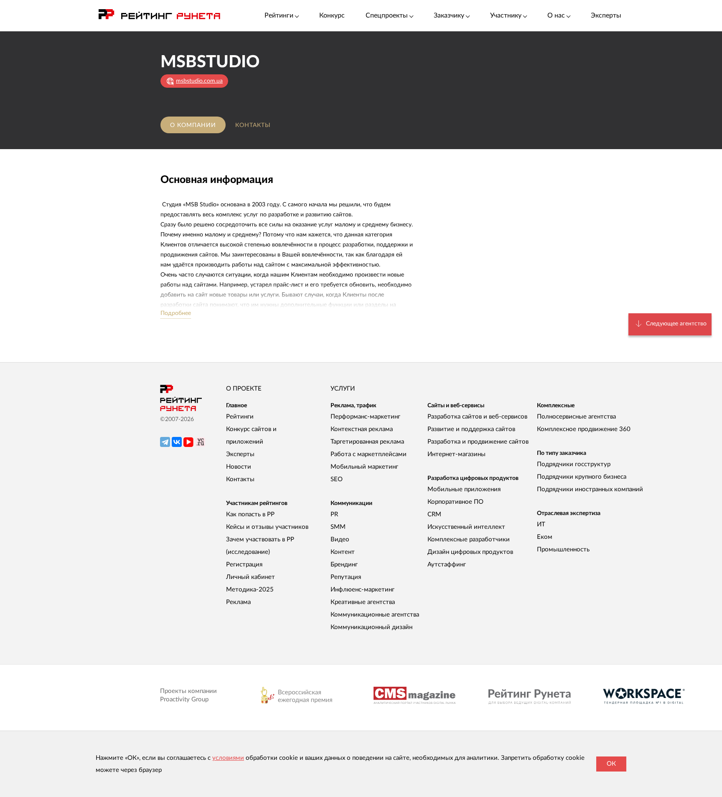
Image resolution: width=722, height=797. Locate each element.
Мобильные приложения (464, 489)
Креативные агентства (362, 602)
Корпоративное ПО (455, 502)
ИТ (541, 524)
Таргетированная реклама (367, 442)
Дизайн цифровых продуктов (470, 552)
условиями (228, 758)
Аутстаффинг (446, 564)
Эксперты (606, 15)
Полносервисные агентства (576, 417)
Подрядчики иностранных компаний (590, 489)
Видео (339, 539)
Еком (544, 537)
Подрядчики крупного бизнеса (581, 477)
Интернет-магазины (456, 454)
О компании (193, 125)
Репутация (345, 577)
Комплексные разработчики (468, 539)
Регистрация (244, 564)
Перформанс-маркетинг (365, 417)
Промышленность (563, 549)
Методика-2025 (250, 589)
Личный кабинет (250, 577)
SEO (336, 479)
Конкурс (332, 15)
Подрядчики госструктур (573, 464)
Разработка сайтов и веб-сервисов (477, 417)
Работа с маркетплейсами (368, 454)
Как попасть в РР (250, 514)
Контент (342, 552)
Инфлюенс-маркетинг (362, 589)
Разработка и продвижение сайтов (478, 442)
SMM (338, 527)
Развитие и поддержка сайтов (471, 429)
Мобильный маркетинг (364, 467)
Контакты (253, 125)
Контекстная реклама (361, 429)
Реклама (238, 602)
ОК (611, 764)
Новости (238, 467)
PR (334, 514)
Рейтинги (240, 417)
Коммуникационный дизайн (371, 627)
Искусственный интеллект (466, 527)
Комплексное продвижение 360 (583, 429)
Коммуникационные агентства (374, 615)
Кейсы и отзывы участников (267, 527)
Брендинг (344, 564)
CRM (434, 514)
